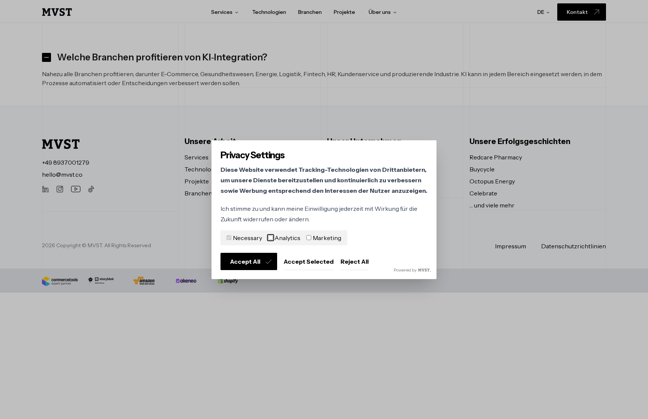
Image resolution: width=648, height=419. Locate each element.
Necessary (247, 238)
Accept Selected (309, 261)
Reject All (354, 261)
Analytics (287, 238)
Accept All (245, 261)
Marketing (327, 238)
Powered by (405, 270)
